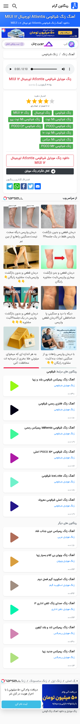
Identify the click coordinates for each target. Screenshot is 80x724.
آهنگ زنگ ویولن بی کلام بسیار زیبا (56, 555)
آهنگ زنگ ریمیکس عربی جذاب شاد (55, 531)
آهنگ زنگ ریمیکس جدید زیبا (58, 651)
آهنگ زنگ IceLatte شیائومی (58, 476)
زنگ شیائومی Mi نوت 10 (56, 132)
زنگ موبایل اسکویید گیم (62, 585)
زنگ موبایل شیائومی (64, 385)
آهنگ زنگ (68, 54)
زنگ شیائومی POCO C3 (26, 126)
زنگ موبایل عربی (66, 537)
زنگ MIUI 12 (21, 112)
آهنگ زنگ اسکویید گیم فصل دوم (56, 579)
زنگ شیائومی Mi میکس (57, 139)
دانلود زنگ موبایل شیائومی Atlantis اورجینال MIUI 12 (40, 161)
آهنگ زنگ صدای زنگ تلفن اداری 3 (54, 603)
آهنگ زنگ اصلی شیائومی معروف (56, 500)
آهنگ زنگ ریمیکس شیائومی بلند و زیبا (53, 379)
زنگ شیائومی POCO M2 (56, 146)
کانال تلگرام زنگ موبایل (37, 171)
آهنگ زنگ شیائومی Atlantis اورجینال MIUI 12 (40, 17)
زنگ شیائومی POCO (58, 126)
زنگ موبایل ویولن (66, 561)
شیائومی (51, 371)
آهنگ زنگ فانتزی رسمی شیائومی (56, 403)
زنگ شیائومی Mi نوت (58, 119)
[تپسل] (3, 30)
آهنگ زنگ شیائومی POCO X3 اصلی (54, 452)
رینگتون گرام (60, 6)
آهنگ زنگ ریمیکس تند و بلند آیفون (55, 627)
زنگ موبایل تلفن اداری (63, 609)
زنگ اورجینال (42, 112)
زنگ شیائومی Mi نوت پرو (25, 119)
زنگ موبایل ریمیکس (64, 633)
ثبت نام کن (21, 704)
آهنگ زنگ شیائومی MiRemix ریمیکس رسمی (49, 428)
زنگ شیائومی (49, 54)
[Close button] (77, 681)
